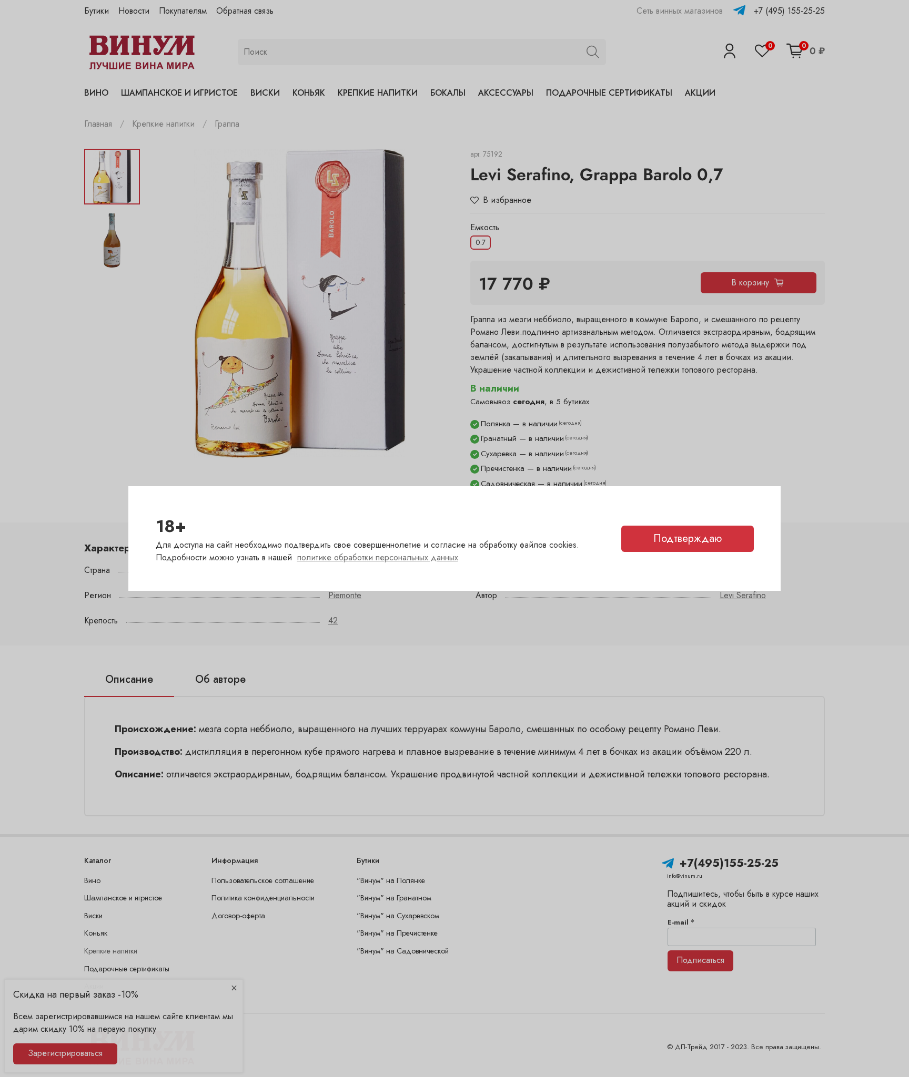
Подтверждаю (687, 538)
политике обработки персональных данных (377, 557)
